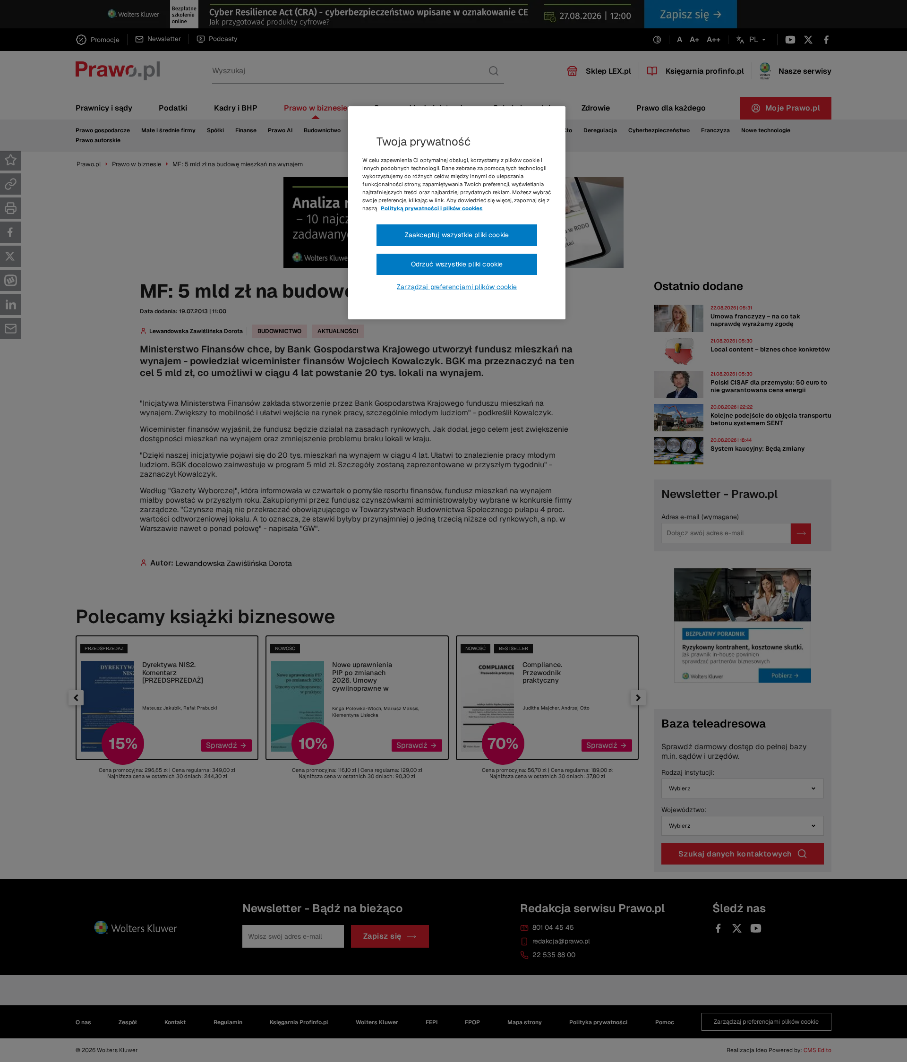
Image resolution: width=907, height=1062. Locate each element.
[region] (456, 213)
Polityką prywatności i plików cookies (432, 208)
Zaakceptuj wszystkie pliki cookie (457, 235)
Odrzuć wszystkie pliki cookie (457, 264)
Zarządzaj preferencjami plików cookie (457, 287)
